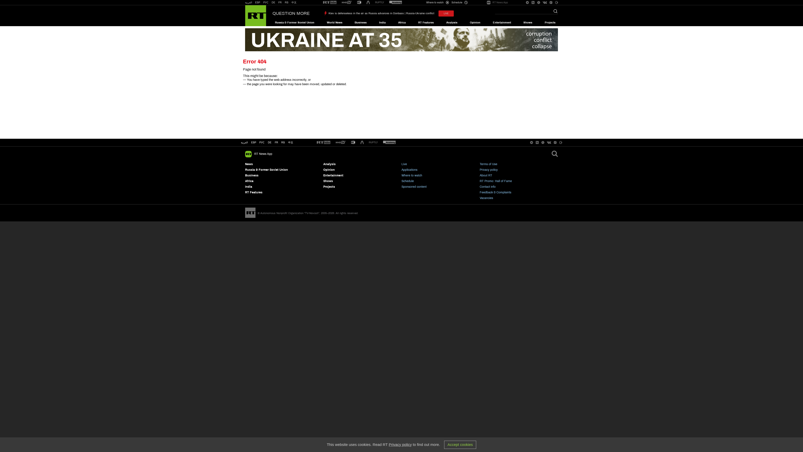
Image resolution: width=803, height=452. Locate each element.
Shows (527, 22)
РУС (266, 2)
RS (286, 2)
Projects (550, 22)
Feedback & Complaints (495, 192)
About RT (486, 175)
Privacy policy (489, 169)
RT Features (426, 22)
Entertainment (502, 22)
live (446, 13)
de (269, 142)
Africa (402, 22)
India (382, 22)
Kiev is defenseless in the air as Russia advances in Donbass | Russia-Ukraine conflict (381, 13)
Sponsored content (414, 186)
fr (276, 142)
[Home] (255, 15)
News (249, 164)
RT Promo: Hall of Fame (496, 181)
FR (280, 2)
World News (334, 22)
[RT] (330, 2)
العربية (248, 2)
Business (361, 22)
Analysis (451, 22)
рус (262, 142)
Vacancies (486, 198)
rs (283, 142)
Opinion (475, 22)
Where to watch (412, 175)
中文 (294, 2)
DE (273, 2)
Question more (291, 13)
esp (253, 142)
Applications (409, 169)
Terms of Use (488, 164)
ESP (257, 2)
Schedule (408, 181)
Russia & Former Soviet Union (294, 22)
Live (404, 164)
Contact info (488, 186)
